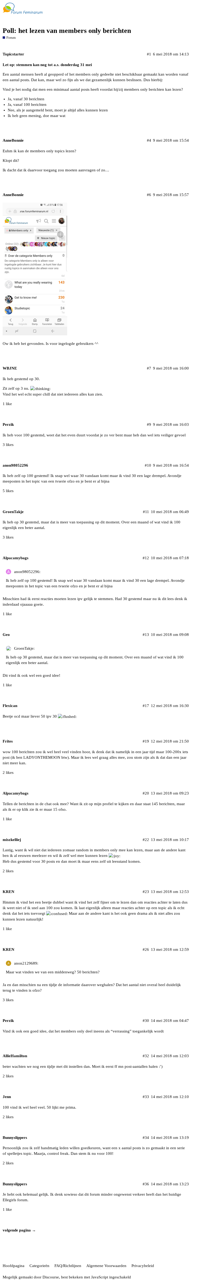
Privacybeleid (142, 1266)
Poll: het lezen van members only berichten (67, 30)
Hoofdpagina (13, 1266)
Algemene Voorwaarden (106, 1266)
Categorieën (39, 1266)
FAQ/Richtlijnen (67, 1266)
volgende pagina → (19, 1230)
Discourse (50, 1277)
